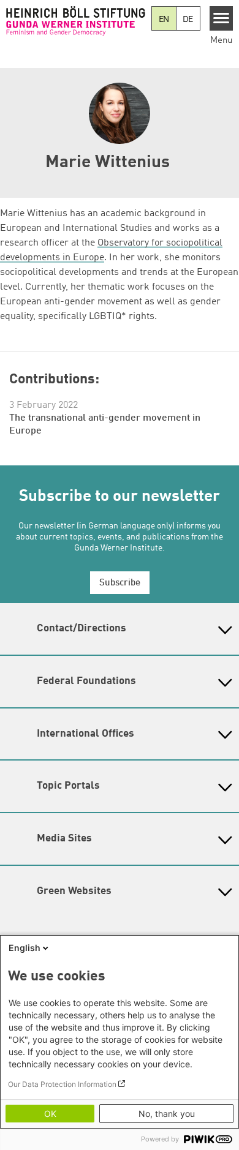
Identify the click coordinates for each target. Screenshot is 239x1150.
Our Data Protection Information (62, 1084)
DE (188, 19)
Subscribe (119, 583)
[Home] (75, 21)
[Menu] (221, 18)
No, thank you (166, 1113)
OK (50, 1113)
